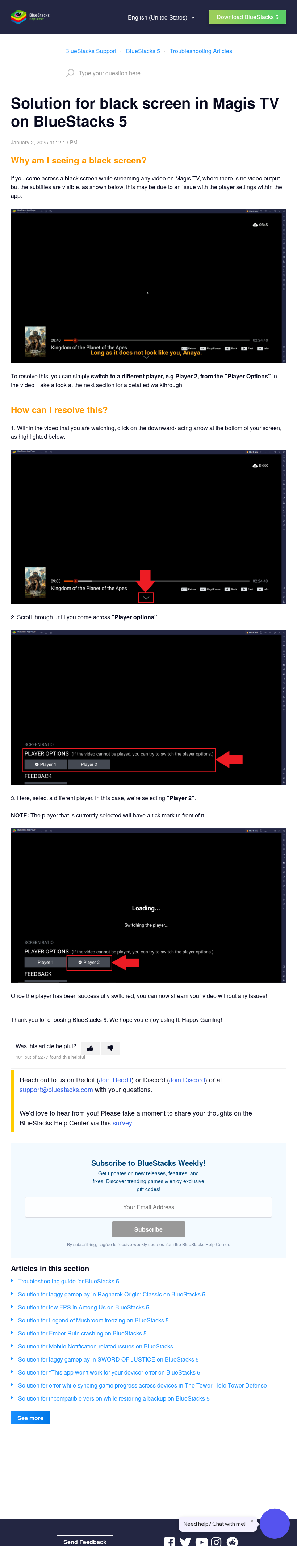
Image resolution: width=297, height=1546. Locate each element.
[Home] (30, 17)
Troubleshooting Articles (201, 51)
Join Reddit (115, 1079)
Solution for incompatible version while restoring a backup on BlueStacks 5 (114, 1398)
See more (30, 1418)
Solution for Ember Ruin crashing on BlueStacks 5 (82, 1333)
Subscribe (148, 1229)
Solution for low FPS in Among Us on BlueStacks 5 (83, 1307)
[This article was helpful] (90, 1048)
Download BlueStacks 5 (248, 17)
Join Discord (187, 1079)
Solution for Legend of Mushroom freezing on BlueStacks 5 (93, 1320)
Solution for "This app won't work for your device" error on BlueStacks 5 (109, 1372)
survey (122, 1122)
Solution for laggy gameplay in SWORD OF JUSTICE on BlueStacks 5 (108, 1359)
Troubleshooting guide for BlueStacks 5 (68, 1281)
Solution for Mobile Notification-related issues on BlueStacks (95, 1346)
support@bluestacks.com (56, 1089)
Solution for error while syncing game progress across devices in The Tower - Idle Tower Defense (142, 1385)
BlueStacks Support (90, 51)
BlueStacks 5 (143, 51)
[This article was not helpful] (110, 1048)
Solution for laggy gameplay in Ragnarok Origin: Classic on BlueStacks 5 (111, 1294)
